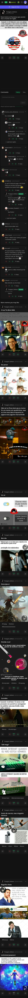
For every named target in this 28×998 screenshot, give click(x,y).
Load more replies (11, 142)
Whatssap (5, 940)
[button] (21, 2)
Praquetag (22, 683)
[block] (26, 12)
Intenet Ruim (6, 798)
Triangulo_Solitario (11, 12)
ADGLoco (7, 224)
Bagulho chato (6, 885)
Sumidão (4, 698)
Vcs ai (3, 495)
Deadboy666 (11, 131)
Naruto (4, 729)
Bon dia (4, 538)
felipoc (10, 122)
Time (24, 92)
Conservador (6, 683)
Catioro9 (7, 280)
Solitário (12, 624)
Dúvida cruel (5, 642)
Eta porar (4, 365)
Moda (16, 846)
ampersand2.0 (9, 147)
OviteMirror (8, 181)
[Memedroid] (5, 2)
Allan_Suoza (8, 267)
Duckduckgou (12, 729)
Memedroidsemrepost (18, 798)
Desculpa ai (5, 584)
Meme (12, 940)
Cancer (22, 846)
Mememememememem (9, 626)
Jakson (7, 169)
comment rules (19, 106)
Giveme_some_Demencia (11, 112)
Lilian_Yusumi (8, 235)
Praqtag (5, 624)
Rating (18, 92)
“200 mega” (5, 745)
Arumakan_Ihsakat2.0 (14, 208)
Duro (10, 846)
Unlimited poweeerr (8, 955)
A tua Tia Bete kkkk (8, 310)
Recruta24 (8, 248)
